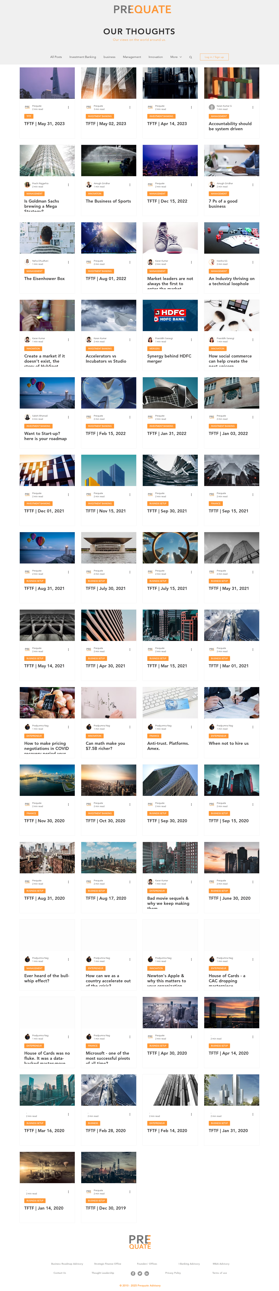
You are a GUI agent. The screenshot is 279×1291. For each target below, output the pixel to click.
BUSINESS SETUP (158, 503)
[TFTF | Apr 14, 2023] (170, 83)
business (109, 57)
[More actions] (69, 107)
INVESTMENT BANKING (100, 116)
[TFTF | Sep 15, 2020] (231, 780)
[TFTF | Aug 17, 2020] (108, 857)
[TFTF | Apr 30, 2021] (108, 625)
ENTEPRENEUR (34, 736)
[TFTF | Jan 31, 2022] (170, 393)
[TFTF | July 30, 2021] (108, 547)
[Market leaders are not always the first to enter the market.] (170, 238)
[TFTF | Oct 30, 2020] (108, 780)
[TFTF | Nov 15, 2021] (108, 470)
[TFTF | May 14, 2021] (47, 625)
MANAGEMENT (219, 116)
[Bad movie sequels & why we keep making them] (170, 857)
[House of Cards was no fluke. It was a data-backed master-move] (47, 1012)
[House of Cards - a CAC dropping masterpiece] (231, 935)
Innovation (156, 57)
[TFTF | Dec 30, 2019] (108, 1167)
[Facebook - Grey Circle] (133, 1273)
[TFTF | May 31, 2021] (231, 547)
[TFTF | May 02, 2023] (108, 83)
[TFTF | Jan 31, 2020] (231, 1090)
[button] (190, 57)
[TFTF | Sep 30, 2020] (170, 780)
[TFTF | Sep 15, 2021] (231, 470)
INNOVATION (94, 193)
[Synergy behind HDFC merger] (170, 315)
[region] (139, 33)
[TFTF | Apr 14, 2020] (231, 1012)
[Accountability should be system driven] (231, 83)
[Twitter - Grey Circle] (140, 1273)
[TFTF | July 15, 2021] (170, 547)
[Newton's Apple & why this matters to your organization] (170, 935)
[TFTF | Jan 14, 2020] (47, 1167)
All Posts (56, 57)
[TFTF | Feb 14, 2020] (170, 1090)
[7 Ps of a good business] (231, 160)
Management (132, 57)
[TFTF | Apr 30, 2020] (170, 1012)
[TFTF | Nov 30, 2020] (47, 780)
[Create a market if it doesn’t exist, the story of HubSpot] (47, 315)
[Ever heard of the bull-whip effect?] (47, 935)
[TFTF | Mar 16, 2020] (47, 1090)
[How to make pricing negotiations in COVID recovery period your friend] (47, 702)
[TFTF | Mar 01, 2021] (231, 625)
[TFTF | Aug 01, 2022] (108, 238)
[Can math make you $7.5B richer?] (108, 702)
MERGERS (155, 348)
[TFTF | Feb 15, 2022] (108, 393)
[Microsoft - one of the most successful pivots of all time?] (108, 1012)
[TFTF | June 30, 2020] (231, 857)
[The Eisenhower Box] (47, 238)
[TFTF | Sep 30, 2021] (170, 470)
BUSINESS (93, 1123)
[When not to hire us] (231, 702)
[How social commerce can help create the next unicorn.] (231, 315)
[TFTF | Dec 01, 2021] (47, 470)
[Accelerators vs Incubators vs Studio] (108, 315)
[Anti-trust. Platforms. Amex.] (170, 702)
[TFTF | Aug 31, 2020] (47, 857)
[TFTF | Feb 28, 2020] (108, 1090)
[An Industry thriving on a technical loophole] (231, 238)
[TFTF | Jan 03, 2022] (231, 393)
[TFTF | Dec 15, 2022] (170, 160)
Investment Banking (82, 57)
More (174, 57)
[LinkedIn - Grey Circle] (146, 1273)
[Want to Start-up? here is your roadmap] (47, 393)
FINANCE (216, 503)
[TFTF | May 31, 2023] (47, 83)
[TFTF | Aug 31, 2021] (47, 547)
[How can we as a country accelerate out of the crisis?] (108, 935)
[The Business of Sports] (108, 160)
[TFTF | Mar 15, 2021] (170, 625)
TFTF (29, 116)
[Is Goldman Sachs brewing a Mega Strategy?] (47, 160)
